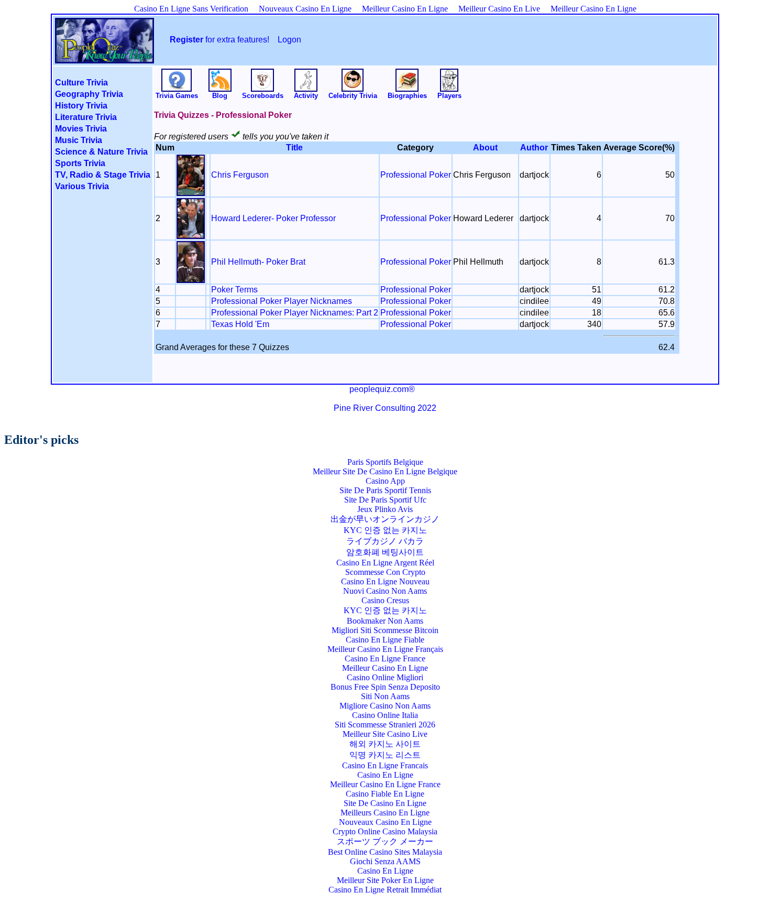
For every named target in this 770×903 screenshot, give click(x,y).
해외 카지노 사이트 (385, 743)
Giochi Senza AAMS (385, 861)
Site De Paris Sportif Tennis (385, 490)
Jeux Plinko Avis (385, 509)
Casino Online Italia (385, 715)
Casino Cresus (385, 600)
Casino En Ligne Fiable (385, 639)
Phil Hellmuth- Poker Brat (258, 261)
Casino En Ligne (385, 774)
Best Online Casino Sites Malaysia (385, 851)
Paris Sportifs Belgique (385, 462)
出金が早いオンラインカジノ (385, 519)
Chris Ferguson (240, 174)
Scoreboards (262, 96)
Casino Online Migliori (385, 677)
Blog (219, 96)
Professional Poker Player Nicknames (281, 301)
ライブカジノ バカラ (385, 541)
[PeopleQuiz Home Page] (104, 56)
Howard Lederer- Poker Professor (273, 218)
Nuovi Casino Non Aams (385, 590)
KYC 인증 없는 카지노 (385, 530)
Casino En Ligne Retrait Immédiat (385, 889)
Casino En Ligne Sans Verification (191, 8)
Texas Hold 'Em (240, 324)
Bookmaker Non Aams (385, 620)
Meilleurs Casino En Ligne (385, 812)
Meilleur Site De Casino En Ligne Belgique (385, 471)
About (485, 147)
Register (186, 39)
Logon (289, 39)
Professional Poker (415, 174)
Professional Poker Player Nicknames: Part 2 (294, 312)
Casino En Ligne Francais (385, 765)
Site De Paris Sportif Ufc (385, 499)
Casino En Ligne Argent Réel (385, 562)
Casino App (385, 480)
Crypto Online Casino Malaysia (385, 831)
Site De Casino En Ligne (385, 803)
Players (449, 96)
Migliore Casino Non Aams (385, 705)
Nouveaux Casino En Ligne (305, 8)
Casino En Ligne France (385, 658)
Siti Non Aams (385, 696)
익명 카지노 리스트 (385, 754)
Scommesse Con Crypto (385, 572)
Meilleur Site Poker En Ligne (385, 880)
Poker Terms (234, 289)
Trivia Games (177, 96)
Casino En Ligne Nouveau (385, 581)
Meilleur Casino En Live (499, 8)
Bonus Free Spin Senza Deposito (385, 686)
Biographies (407, 96)
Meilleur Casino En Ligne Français (385, 649)
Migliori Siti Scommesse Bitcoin (385, 630)
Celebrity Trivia (352, 96)
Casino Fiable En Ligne (385, 793)
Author (534, 147)
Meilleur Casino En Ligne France (385, 784)
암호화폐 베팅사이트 (385, 552)
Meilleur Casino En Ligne (405, 8)
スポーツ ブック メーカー (385, 841)
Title (294, 147)
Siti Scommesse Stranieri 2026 (385, 724)
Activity (306, 96)
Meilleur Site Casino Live (385, 734)
